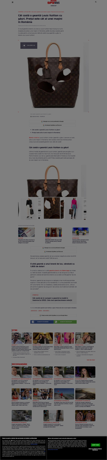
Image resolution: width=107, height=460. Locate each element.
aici (44, 451)
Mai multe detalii (34, 444)
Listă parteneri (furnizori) (53, 449)
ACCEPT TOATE (95, 445)
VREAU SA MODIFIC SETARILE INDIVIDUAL (95, 449)
